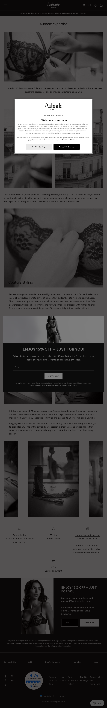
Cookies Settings (39, 147)
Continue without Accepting (53, 115)
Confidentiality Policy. (69, 140)
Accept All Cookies (66, 147)
